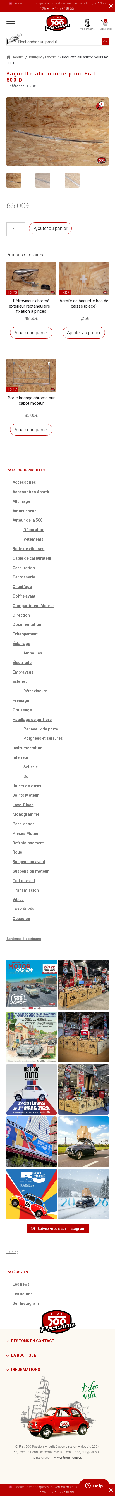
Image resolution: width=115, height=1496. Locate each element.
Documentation (27, 624)
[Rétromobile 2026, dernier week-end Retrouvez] (83, 1089)
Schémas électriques (23, 939)
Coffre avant (24, 596)
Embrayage (23, 672)
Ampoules (32, 653)
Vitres (18, 899)
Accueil (19, 57)
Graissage (22, 710)
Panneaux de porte (40, 729)
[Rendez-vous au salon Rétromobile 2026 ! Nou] (31, 1194)
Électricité (22, 662)
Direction (21, 615)
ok (105, 41)
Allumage (21, 501)
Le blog (12, 1252)
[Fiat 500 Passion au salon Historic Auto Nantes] (83, 1037)
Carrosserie (24, 577)
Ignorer (109, 6)
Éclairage (21, 643)
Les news (21, 1284)
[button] (100, 105)
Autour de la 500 (27, 520)
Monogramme (26, 814)
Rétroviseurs (35, 691)
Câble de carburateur (32, 558)
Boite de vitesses (28, 549)
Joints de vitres (27, 786)
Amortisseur (24, 511)
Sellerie (30, 767)
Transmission (26, 890)
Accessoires (24, 482)
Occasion (21, 918)
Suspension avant (29, 861)
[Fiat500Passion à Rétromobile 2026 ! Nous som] (31, 1141)
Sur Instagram (26, 1303)
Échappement (25, 634)
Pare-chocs (24, 824)
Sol (26, 776)
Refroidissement (28, 843)
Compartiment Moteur (33, 605)
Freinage (21, 700)
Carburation (24, 568)
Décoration (33, 529)
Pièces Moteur (26, 833)
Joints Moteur (26, 795)
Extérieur (52, 57)
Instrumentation (27, 748)
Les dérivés (23, 909)
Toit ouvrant (24, 881)
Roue (17, 852)
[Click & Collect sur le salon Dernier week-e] (83, 1141)
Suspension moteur (31, 871)
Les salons (23, 1294)
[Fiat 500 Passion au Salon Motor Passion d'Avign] (31, 985)
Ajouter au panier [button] (31, 332)
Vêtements (33, 539)
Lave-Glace (23, 805)
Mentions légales (69, 1458)
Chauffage (22, 586)
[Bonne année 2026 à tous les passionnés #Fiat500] (83, 1194)
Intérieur (20, 757)
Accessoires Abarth (31, 492)
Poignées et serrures (43, 738)
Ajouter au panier (50, 228)
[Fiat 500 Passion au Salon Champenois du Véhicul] (83, 985)
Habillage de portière (32, 719)
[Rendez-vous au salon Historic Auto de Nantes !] (31, 1089)
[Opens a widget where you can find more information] (94, 1486)
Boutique (35, 57)
